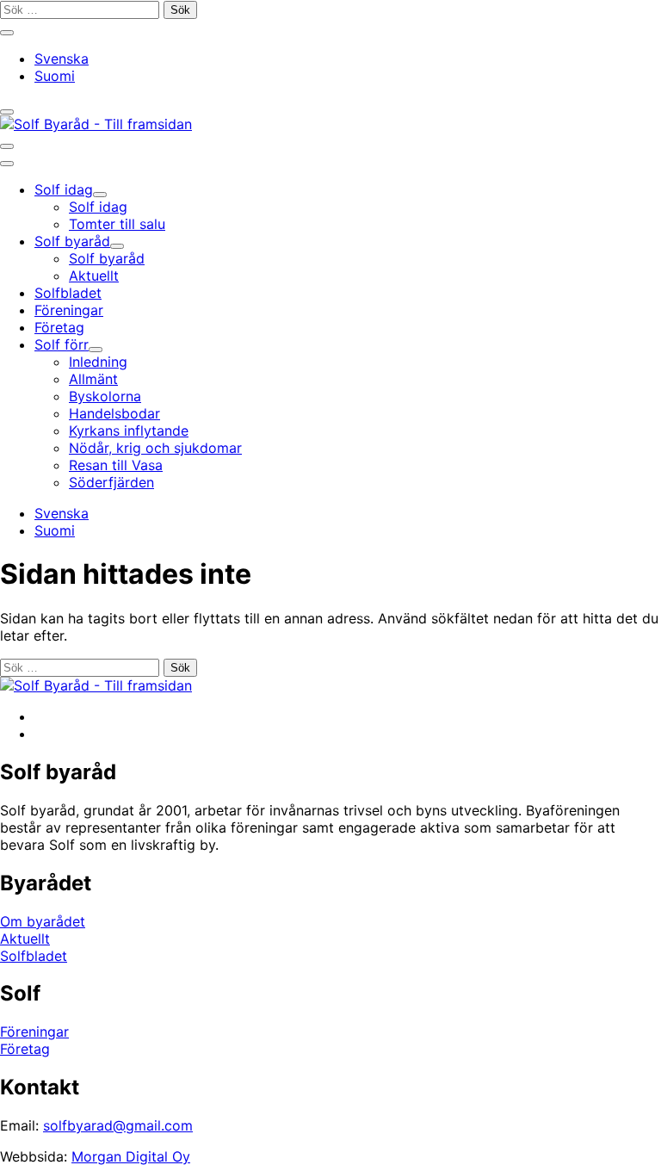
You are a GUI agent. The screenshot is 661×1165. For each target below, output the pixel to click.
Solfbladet (33, 955)
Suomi (54, 75)
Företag (25, 1048)
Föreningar (34, 1031)
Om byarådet (42, 921)
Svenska (61, 58)
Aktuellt (25, 938)
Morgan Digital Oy (130, 1156)
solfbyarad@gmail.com (118, 1125)
